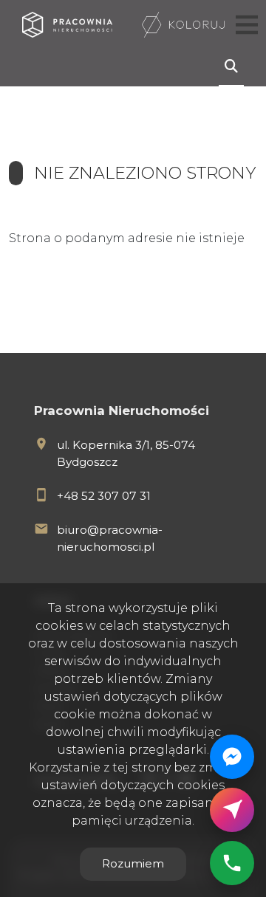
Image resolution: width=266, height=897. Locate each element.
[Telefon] (232, 863)
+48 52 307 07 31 (104, 496)
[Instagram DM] (232, 810)
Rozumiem (133, 863)
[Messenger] (232, 757)
